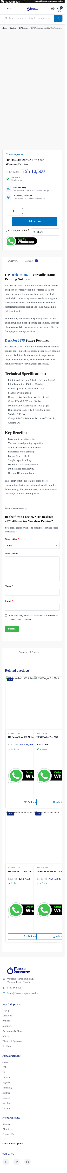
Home (4, 28)
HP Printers (23, 28)
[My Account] (53, 9)
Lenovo (6, 1098)
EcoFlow (6, 1046)
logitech (6, 1082)
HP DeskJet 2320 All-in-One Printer (26, 871)
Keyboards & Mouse (13, 1031)
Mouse (5, 1036)
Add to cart (34, 221)
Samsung (7, 1087)
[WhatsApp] (27, 1162)
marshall (6, 1103)
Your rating (12, 539)
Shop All (6, 1124)
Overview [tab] (13, 260)
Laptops (6, 1010)
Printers (13, 28)
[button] (59, 10)
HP (4, 1072)
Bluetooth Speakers (12, 1041)
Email (9, 601)
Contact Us (8, 1134)
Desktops (7, 1015)
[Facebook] (5, 1162)
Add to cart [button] (33, 802)
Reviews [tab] (31, 260)
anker (5, 1062)
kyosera (6, 1108)
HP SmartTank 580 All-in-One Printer (27, 737)
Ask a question (16, 154)
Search (58, 18)
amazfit (6, 1077)
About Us (7, 1129)
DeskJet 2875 (20, 275)
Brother (6, 1093)
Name (9, 586)
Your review (12, 553)
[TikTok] (16, 1162)
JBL (4, 1067)
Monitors (7, 1026)
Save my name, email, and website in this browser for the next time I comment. (33, 617)
